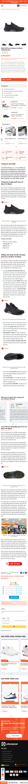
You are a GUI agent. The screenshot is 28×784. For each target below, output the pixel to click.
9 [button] (21, 674)
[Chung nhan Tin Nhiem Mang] (21, 765)
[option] (14, 27)
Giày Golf (7, 9)
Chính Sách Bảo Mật (6, 759)
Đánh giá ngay (14, 597)
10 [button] (23, 674)
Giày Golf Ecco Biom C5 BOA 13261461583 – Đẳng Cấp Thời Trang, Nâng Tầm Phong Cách (8, 706)
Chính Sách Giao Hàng (7, 757)
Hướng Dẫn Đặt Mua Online (8, 761)
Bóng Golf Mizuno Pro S (20, 138)
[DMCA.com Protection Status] (7, 765)
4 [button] (16, 146)
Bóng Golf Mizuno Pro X (7, 138)
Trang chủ (3, 9)
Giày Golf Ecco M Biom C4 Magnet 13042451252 (17, 115)
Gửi (14, 626)
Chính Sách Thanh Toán (7, 755)
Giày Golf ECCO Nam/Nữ (15, 9)
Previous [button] (1, 28)
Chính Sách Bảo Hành (7, 751)
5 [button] (18, 146)
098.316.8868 (15, 735)
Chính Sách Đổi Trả (6, 753)
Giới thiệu (3, 782)
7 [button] (17, 674)
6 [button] (15, 674)
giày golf (14, 167)
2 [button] (12, 146)
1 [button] (10, 146)
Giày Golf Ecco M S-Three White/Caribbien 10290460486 (18, 104)
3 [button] (14, 146)
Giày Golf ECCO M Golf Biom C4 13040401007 (8, 664)
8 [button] (19, 674)
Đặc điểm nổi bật (13, 782)
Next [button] (26, 28)
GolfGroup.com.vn (14, 769)
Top (3, 778)
